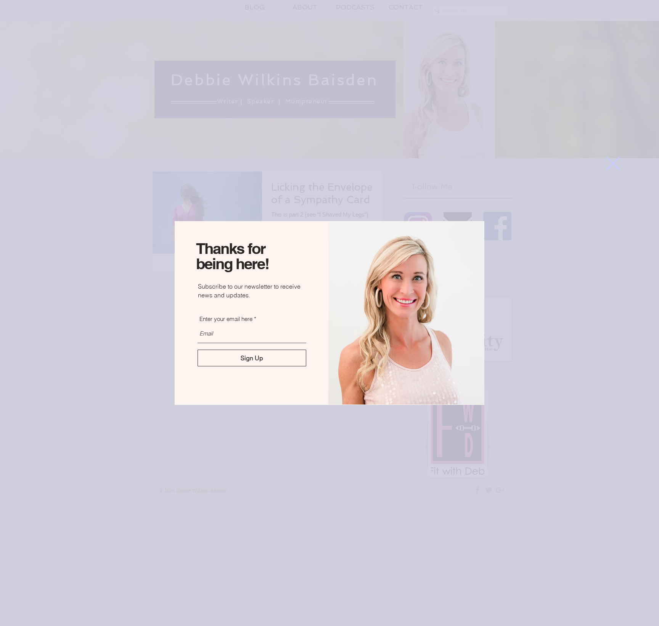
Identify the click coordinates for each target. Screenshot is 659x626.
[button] (613, 163)
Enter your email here (225, 319)
